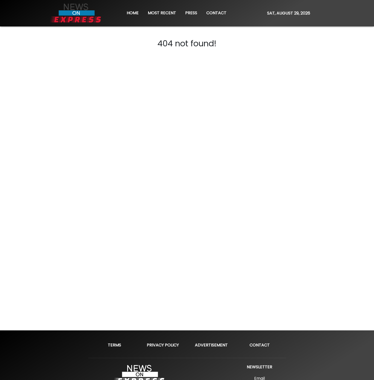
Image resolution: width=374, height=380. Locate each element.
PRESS (191, 13)
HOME (133, 13)
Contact (260, 345)
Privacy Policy (163, 345)
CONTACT (216, 13)
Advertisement (211, 345)
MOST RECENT (162, 13)
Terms (114, 345)
